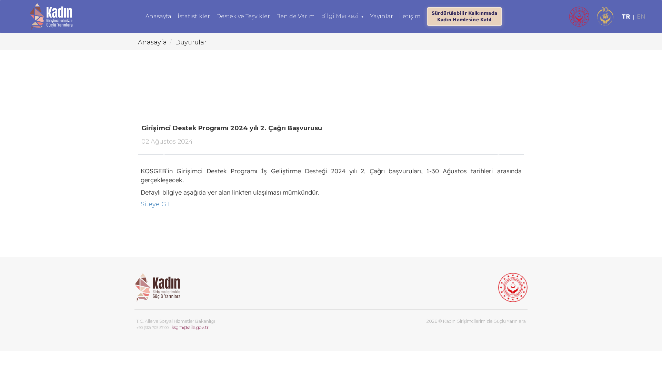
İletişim (410, 16)
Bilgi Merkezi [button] (342, 16)
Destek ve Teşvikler (243, 16)
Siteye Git (155, 204)
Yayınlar (381, 16)
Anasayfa (158, 16)
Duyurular (191, 42)
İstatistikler (194, 16)
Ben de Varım (295, 16)
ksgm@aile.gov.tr (190, 327)
